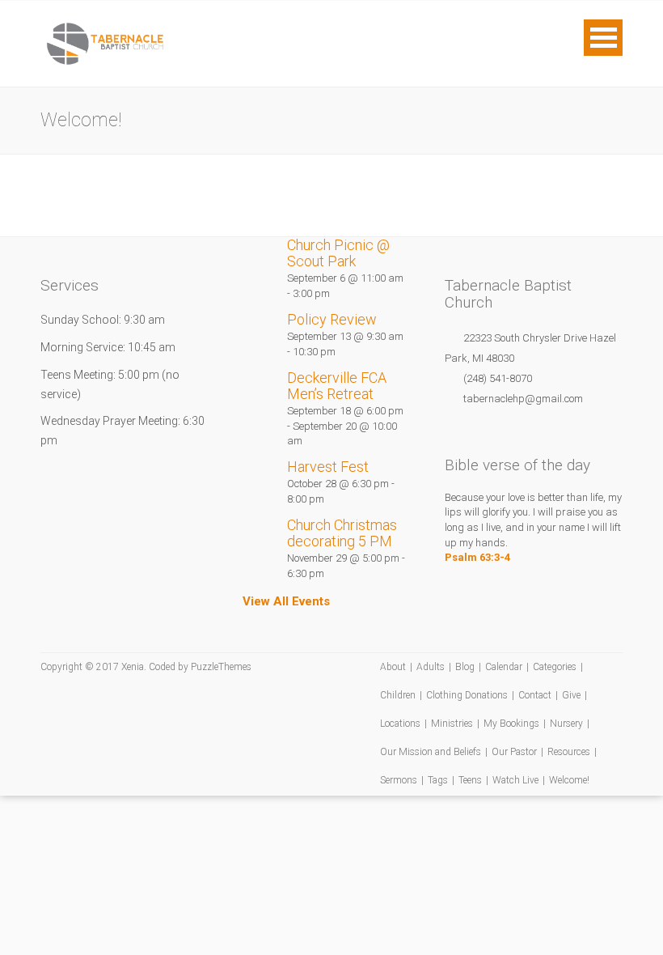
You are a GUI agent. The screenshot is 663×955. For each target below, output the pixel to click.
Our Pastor (514, 752)
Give (571, 695)
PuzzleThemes (221, 667)
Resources (568, 752)
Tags (438, 780)
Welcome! (569, 780)
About (393, 667)
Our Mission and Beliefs (430, 752)
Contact (534, 695)
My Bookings (511, 723)
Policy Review (332, 319)
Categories (554, 667)
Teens (470, 780)
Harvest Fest (328, 466)
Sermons (398, 780)
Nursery (566, 723)
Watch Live (515, 780)
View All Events (286, 601)
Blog (465, 667)
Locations (400, 723)
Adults (430, 667)
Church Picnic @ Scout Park (338, 253)
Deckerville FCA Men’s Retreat (336, 385)
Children (398, 695)
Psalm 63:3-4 (477, 557)
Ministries (452, 723)
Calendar (503, 667)
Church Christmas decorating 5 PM (342, 533)
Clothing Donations (467, 695)
